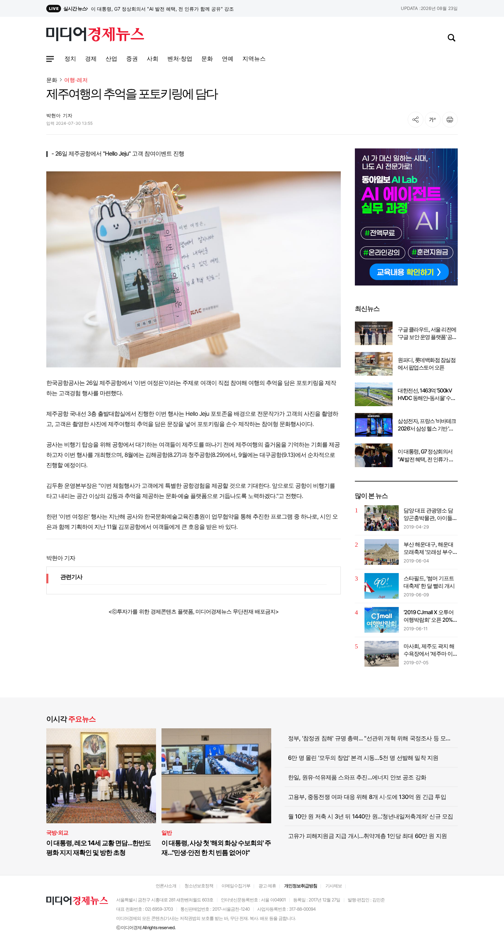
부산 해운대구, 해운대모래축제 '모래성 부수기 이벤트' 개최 (431, 548)
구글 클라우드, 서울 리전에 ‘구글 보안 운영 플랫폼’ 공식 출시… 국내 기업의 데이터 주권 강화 (427, 333)
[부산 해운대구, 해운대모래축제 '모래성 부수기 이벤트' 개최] (381, 552)
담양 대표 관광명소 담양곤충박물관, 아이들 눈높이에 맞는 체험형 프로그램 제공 (428, 514)
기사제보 (333, 885)
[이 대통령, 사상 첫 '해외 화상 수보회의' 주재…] (216, 775)
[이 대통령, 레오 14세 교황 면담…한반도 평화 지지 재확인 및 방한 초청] (101, 775)
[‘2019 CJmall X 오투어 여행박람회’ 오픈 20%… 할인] (381, 620)
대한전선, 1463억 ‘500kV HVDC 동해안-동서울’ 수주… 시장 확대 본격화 (425, 394)
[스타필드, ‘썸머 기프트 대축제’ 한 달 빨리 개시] (381, 586)
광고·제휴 (267, 885)
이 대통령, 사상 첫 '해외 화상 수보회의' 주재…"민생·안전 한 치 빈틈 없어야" (216, 848)
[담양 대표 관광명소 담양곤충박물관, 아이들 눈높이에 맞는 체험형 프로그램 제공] (381, 518)
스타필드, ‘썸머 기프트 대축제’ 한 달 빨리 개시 (429, 582)
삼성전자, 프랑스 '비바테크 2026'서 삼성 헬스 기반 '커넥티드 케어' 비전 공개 (171, 9)
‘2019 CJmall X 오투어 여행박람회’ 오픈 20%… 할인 (430, 616)
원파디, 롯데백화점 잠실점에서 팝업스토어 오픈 (426, 363)
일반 (166, 832)
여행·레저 (76, 80)
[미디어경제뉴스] (95, 35)
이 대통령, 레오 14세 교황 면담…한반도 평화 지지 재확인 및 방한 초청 (98, 848)
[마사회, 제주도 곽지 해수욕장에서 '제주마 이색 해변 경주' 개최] (381, 654)
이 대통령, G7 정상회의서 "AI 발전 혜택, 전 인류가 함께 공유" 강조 (426, 455)
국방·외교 (57, 832)
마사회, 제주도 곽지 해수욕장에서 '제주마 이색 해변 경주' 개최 (431, 650)
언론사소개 (166, 885)
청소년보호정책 (198, 885)
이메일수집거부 (235, 885)
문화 (51, 79)
